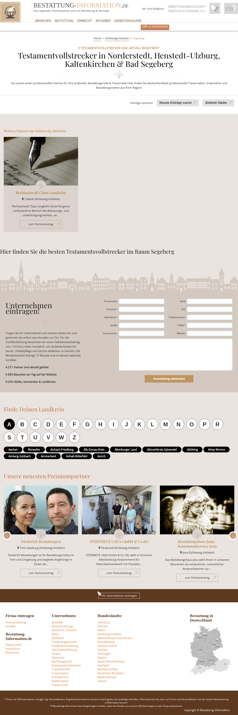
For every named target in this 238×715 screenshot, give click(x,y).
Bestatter (57, 622)
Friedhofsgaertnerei (64, 642)
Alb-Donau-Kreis (94, 449)
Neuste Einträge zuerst (175, 102)
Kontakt (10, 626)
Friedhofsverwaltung (65, 646)
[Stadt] (209, 301)
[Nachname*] (141, 317)
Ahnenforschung (62, 626)
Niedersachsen (107, 677)
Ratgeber (103, 21)
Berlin (101, 630)
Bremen (103, 626)
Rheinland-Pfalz (108, 669)
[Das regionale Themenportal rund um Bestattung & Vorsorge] (10, 12)
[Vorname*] (141, 309)
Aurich (101, 456)
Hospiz (56, 653)
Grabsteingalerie (127, 21)
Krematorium (60, 677)
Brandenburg (106, 642)
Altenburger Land (126, 449)
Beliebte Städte (216, 102)
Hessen (102, 681)
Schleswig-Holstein (117, 38)
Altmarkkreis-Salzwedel (162, 449)
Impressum (13, 648)
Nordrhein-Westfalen (111, 673)
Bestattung (64, 21)
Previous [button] (6, 535)
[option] (41, 533)
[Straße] (141, 325)
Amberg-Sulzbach (19, 456)
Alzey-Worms (216, 449)
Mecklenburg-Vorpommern (115, 638)
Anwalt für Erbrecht (64, 630)
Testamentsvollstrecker (66, 665)
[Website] (209, 333)
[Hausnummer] (141, 333)
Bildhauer (58, 638)
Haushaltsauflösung (64, 649)
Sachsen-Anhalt (107, 646)
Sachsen (103, 649)
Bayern (102, 657)
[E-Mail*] (209, 325)
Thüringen (104, 653)
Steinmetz (58, 657)
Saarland (103, 665)
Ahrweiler (34, 449)
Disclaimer (12, 652)
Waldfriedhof (60, 681)
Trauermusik (60, 685)
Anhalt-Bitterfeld (76, 456)
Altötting (192, 449)
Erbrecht (84, 21)
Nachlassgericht (62, 661)
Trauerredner (60, 673)
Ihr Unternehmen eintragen (119, 595)
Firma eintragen (155, 27)
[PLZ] (209, 309)
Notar (55, 634)
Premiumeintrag (16, 622)
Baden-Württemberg (111, 661)
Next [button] (232, 535)
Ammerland (48, 456)
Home (97, 38)
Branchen (43, 21)
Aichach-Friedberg (61, 449)
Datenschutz (13, 644)
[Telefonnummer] (209, 317)
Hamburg (104, 622)
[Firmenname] (141, 301)
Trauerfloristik (61, 669)
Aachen (13, 449)
